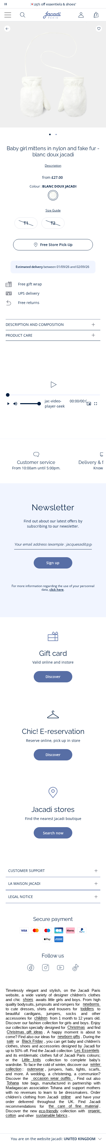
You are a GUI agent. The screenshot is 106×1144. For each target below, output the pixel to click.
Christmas (76, 1028)
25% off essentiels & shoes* (53, 4)
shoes (28, 1000)
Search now (53, 833)
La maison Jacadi (24, 883)
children (40, 1018)
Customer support (26, 870)
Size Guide (53, 210)
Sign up (52, 562)
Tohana (13, 1083)
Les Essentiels (86, 1051)
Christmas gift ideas (25, 1032)
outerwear (35, 1069)
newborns (91, 1004)
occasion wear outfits (52, 1079)
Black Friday (32, 1041)
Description (53, 165)
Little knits (31, 1060)
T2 (53, 223)
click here (56, 589)
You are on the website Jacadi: (53, 1138)
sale (10, 1041)
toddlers (87, 1009)
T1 (26, 223)
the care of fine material (73, 1106)
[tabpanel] (53, 324)
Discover (53, 676)
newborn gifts (69, 1037)
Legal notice (20, 896)
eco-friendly (48, 1111)
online (66, 1097)
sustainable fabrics (51, 1116)
